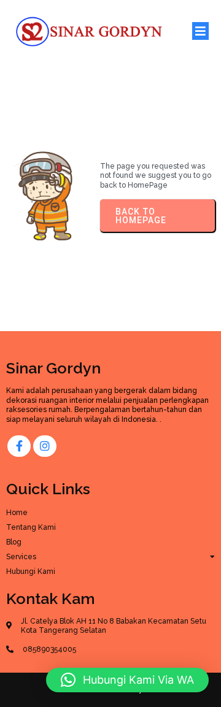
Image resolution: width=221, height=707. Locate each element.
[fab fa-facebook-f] (19, 446)
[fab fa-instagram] (44, 446)
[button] (127, 680)
